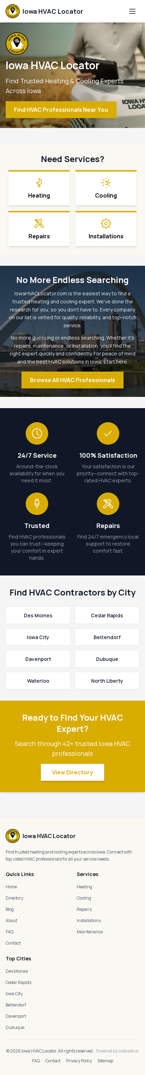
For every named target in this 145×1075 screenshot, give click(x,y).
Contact (13, 943)
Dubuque (15, 1027)
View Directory (72, 772)
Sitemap (105, 1061)
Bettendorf (16, 1005)
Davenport (16, 1016)
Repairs (84, 909)
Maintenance (90, 932)
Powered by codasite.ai (117, 1051)
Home (11, 887)
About (11, 920)
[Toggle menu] (132, 11)
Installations (89, 920)
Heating (84, 887)
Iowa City (14, 994)
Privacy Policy (79, 1061)
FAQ (9, 932)
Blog (10, 909)
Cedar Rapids (18, 982)
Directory (14, 898)
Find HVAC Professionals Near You (61, 110)
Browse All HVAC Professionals (72, 380)
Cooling (84, 898)
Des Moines (17, 971)
